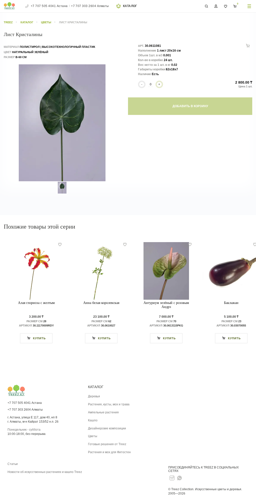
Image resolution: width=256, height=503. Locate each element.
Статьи (13, 464)
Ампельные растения (103, 412)
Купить (39, 338)
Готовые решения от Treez (107, 444)
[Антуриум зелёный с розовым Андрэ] (166, 271)
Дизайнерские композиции (107, 428)
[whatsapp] (179, 477)
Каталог (130, 6)
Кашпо (93, 420)
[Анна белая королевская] (101, 271)
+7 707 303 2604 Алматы (90, 6)
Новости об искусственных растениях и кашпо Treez (45, 472)
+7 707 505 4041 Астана (49, 6)
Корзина (235, 6)
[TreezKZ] (9, 6)
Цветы (92, 436)
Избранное (225, 6)
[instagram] (172, 477)
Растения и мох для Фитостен (109, 452)
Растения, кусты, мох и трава (109, 404)
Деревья (94, 396)
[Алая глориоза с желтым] (36, 271)
